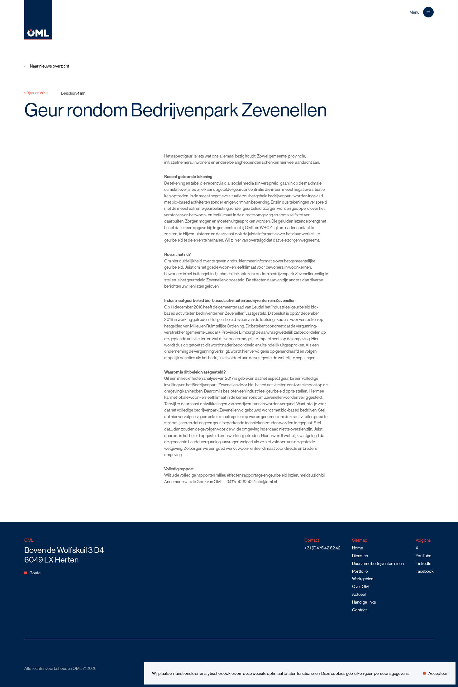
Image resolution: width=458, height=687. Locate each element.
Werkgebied (363, 578)
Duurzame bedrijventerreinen (378, 563)
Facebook (425, 571)
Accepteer (437, 673)
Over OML (361, 586)
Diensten (360, 555)
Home (357, 548)
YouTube (423, 555)
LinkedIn (423, 563)
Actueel (359, 594)
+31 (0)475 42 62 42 (322, 548)
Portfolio (360, 571)
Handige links (364, 602)
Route (35, 573)
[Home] (38, 38)
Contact (359, 610)
